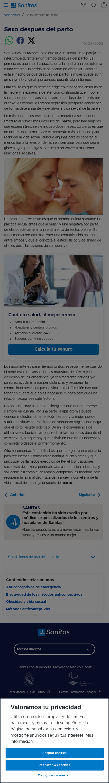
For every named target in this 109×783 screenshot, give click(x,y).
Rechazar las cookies (54, 765)
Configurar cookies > (53, 775)
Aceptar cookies (54, 753)
